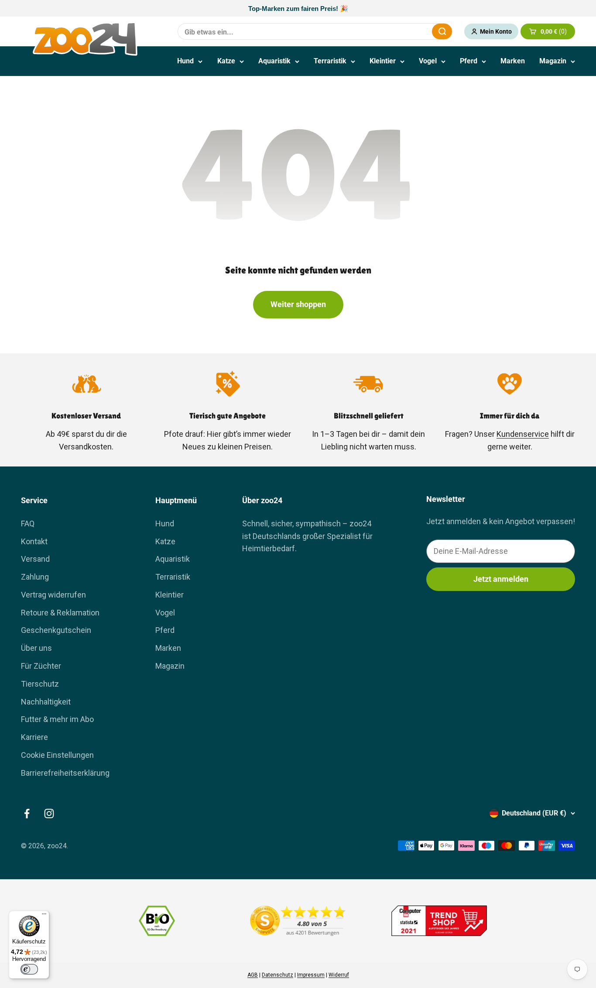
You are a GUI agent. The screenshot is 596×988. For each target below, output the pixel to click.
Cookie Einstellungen (57, 755)
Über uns (36, 648)
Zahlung (35, 576)
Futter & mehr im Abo (57, 719)
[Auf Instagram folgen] (49, 813)
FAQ (27, 523)
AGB (252, 975)
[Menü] (44, 916)
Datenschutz (277, 975)
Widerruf (339, 975)
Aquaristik (274, 61)
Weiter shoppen (298, 304)
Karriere (34, 737)
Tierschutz (40, 683)
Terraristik (330, 61)
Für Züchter (41, 665)
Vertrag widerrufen (53, 594)
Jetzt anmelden (500, 579)
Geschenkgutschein (56, 630)
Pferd (468, 61)
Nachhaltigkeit (46, 701)
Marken (512, 61)
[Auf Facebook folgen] (27, 813)
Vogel (428, 61)
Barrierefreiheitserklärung (65, 772)
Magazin (552, 61)
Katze (226, 61)
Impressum (311, 975)
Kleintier (383, 61)
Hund (185, 61)
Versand (35, 558)
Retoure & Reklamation (60, 612)
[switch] (29, 969)
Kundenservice (523, 434)
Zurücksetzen (404, 31)
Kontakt (34, 541)
